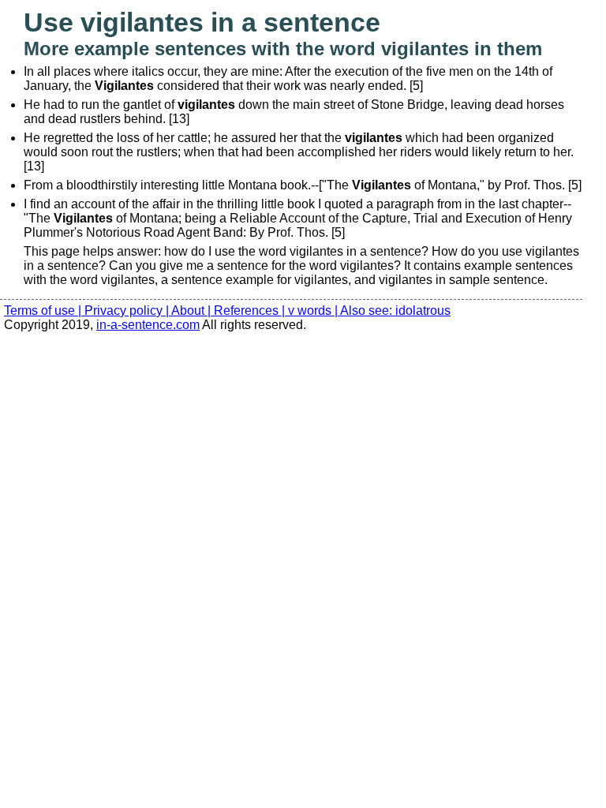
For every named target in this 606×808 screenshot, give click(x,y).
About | (192, 310)
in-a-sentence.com (148, 324)
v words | (314, 310)
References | (251, 310)
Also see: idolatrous (395, 310)
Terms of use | (44, 310)
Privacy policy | (127, 310)
